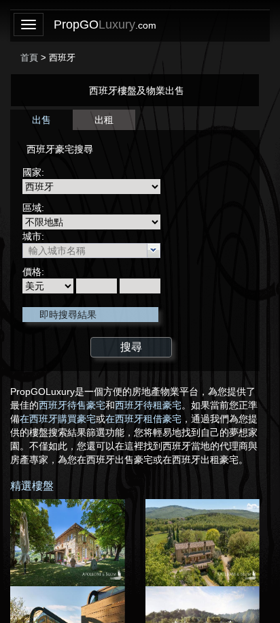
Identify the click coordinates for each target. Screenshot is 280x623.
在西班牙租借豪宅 (143, 418)
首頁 (29, 57)
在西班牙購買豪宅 (58, 418)
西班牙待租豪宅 (148, 405)
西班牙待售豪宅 (72, 405)
